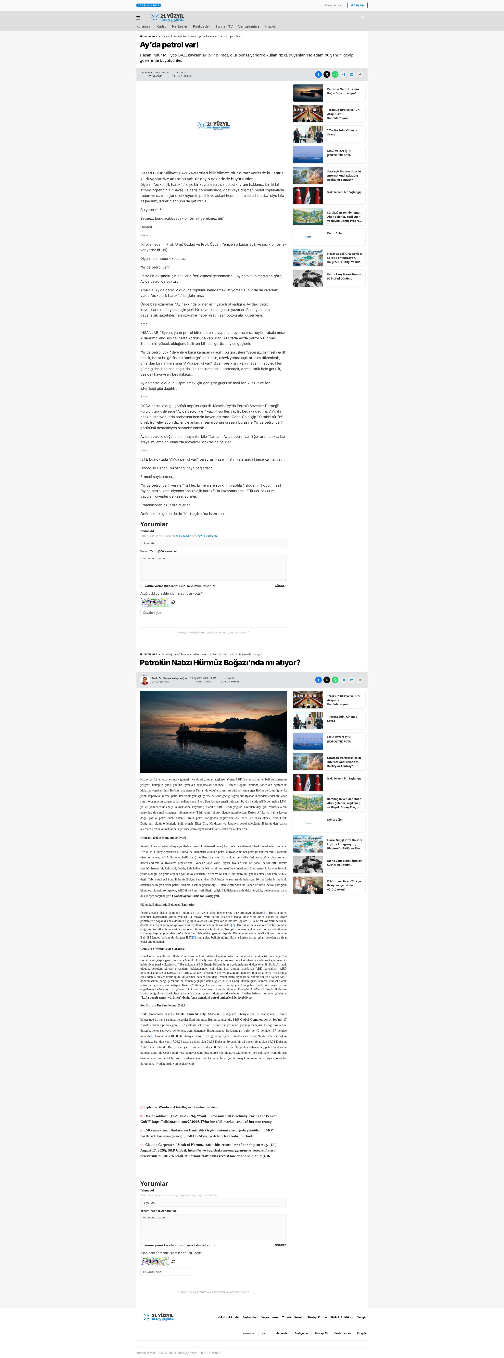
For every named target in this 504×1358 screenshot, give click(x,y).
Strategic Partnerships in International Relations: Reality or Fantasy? (344, 175)
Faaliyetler (201, 26)
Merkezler (180, 26)
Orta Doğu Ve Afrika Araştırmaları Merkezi (185, 654)
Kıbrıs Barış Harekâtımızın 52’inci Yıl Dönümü (344, 276)
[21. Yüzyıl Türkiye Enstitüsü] (158, 1316)
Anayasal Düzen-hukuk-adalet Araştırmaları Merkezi (190, 36)
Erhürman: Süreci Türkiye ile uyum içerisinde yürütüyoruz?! (344, 885)
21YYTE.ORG (150, 36)
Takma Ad (147, 531)
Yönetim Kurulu (292, 1317)
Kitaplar (270, 26)
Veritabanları (248, 26)
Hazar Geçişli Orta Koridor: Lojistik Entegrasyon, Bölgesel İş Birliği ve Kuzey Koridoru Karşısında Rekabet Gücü (345, 258)
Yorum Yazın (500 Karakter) (158, 551)
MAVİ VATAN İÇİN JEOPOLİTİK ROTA (339, 153)
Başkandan (250, 1317)
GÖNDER (280, 586)
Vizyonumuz (269, 1317)
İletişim (338, 5)
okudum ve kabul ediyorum (180, 586)
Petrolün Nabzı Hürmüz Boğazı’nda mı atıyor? (343, 91)
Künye (328, 5)
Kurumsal (143, 26)
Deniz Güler (335, 233)
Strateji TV (224, 26)
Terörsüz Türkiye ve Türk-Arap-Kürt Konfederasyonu (344, 114)
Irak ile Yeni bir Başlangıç (344, 192)
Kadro (162, 26)
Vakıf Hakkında (228, 1317)
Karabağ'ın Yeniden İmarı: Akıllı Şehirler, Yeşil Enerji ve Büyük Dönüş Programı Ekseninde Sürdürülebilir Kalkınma (345, 217)
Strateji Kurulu (317, 1317)
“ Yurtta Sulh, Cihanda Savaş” (342, 132)
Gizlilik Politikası (342, 1317)
